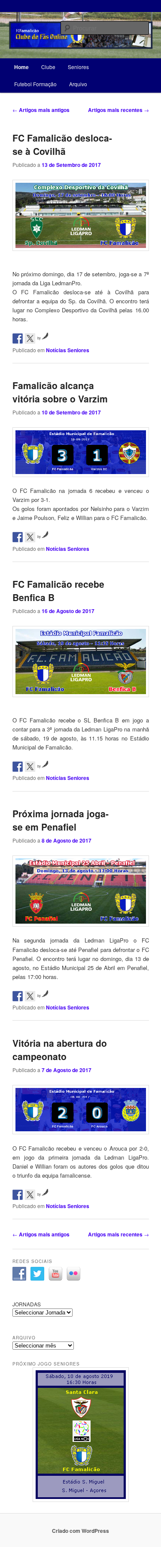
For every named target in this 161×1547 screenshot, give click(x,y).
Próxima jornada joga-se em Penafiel (60, 820)
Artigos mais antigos (41, 110)
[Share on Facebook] (17, 338)
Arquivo (78, 84)
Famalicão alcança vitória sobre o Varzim (60, 392)
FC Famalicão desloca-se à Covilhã (62, 144)
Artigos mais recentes (118, 110)
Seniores (78, 66)
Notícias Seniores (67, 350)
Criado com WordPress (80, 1531)
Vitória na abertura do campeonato (59, 1049)
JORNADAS (26, 1304)
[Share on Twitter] (30, 338)
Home (21, 67)
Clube (48, 66)
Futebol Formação (35, 84)
